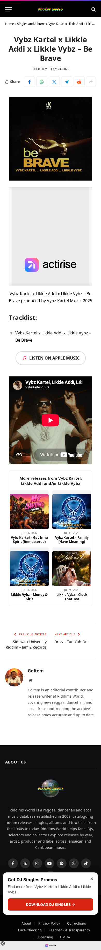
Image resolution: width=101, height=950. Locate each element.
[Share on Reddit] (79, 82)
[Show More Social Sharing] (91, 82)
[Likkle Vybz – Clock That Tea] (71, 566)
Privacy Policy (49, 923)
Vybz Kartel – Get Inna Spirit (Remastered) (29, 539)
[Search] (93, 9)
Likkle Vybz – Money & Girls (29, 597)
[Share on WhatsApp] (41, 82)
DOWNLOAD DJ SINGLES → (50, 904)
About (26, 923)
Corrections (76, 923)
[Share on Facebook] (29, 82)
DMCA (65, 937)
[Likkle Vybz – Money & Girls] (29, 566)
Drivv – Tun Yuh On (71, 641)
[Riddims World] (50, 9)
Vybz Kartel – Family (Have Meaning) (72, 539)
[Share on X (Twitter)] (54, 82)
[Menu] (8, 9)
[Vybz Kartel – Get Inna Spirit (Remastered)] (29, 509)
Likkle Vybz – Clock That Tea (71, 597)
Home (9, 24)
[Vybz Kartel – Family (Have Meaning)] (71, 509)
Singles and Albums (31, 24)
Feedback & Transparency (69, 930)
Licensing (45, 937)
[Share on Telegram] (66, 82)
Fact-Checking (30, 930)
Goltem (41, 69)
